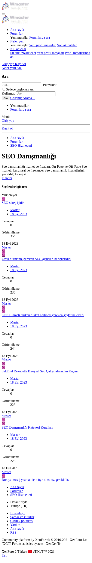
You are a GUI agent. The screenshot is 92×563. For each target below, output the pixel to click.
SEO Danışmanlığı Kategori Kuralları (27, 427)
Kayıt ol (7, 128)
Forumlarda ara (39, 37)
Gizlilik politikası (21, 521)
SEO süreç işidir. (13, 203)
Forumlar (16, 33)
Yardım (15, 525)
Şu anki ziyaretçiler (23, 53)
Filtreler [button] (7, 178)
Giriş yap (8, 120)
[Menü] (3, 14)
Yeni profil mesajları (42, 45)
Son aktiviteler (67, 45)
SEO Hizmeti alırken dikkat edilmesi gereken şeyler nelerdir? (43, 315)
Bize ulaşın (17, 513)
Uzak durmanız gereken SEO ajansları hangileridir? (36, 259)
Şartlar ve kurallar (22, 517)
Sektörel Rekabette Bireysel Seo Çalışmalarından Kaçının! (41, 371)
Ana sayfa (17, 30)
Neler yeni (17, 41)
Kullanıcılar (18, 49)
